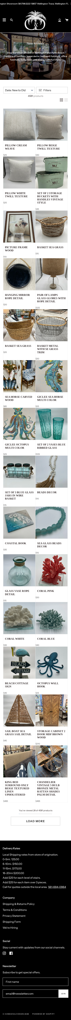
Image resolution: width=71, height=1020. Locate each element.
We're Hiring (10, 927)
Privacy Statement (14, 915)
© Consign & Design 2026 (16, 1014)
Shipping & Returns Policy (19, 904)
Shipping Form (12, 921)
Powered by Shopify (43, 1014)
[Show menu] (4, 20)
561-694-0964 (57, 887)
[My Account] (59, 19)
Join (63, 994)
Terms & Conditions (15, 909)
